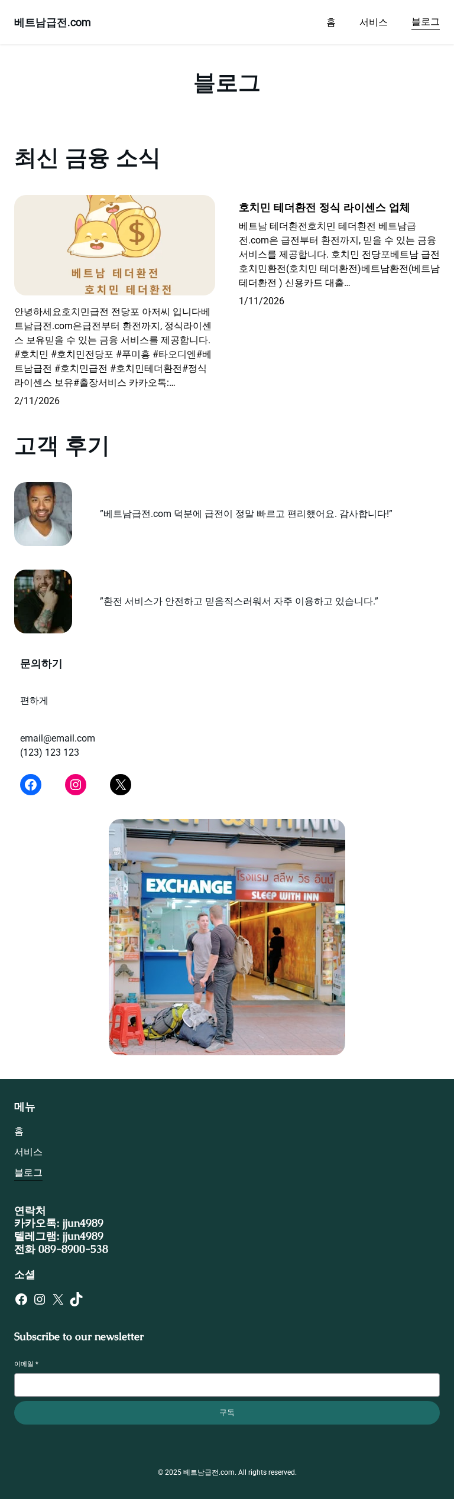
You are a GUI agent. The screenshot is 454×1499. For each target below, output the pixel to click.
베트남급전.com (52, 22)
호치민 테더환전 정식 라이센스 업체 (324, 207)
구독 (227, 1412)
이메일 (26, 1364)
